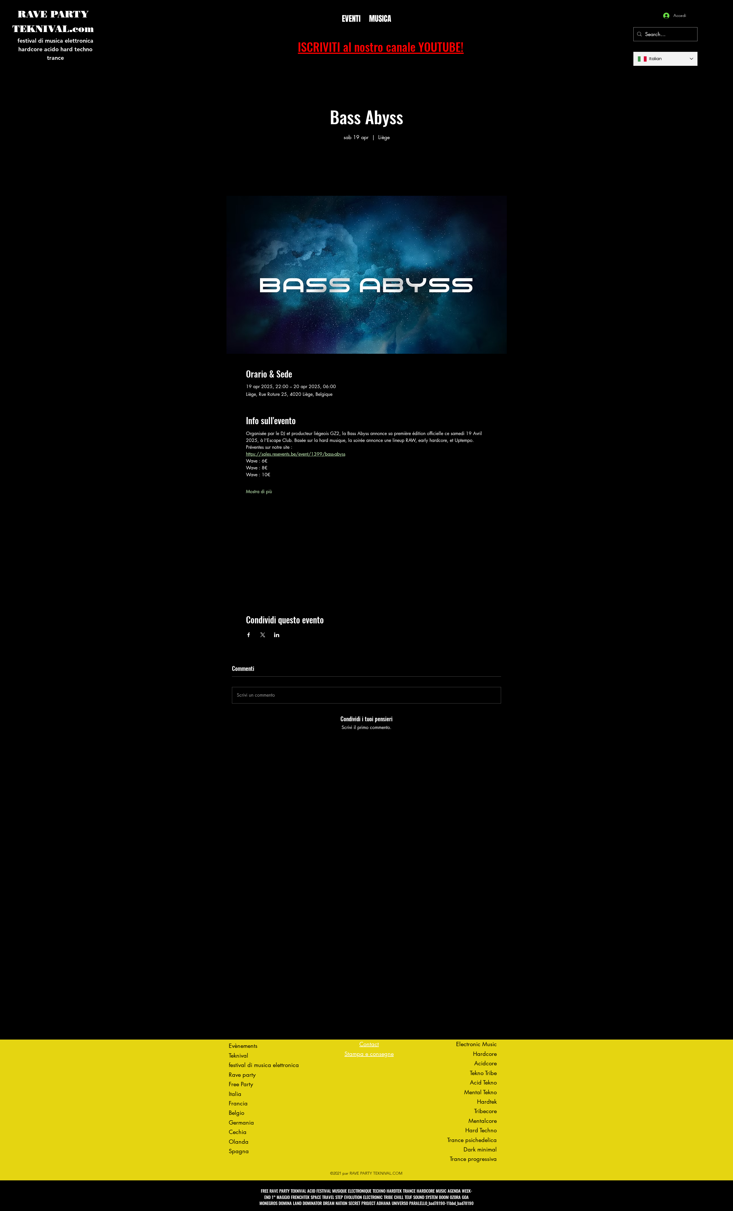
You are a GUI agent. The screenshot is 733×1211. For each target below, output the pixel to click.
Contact (369, 1044)
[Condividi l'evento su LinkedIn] (276, 635)
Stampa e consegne (369, 1054)
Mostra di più (259, 492)
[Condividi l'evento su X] (262, 635)
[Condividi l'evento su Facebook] (248, 635)
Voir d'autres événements (366, 169)
